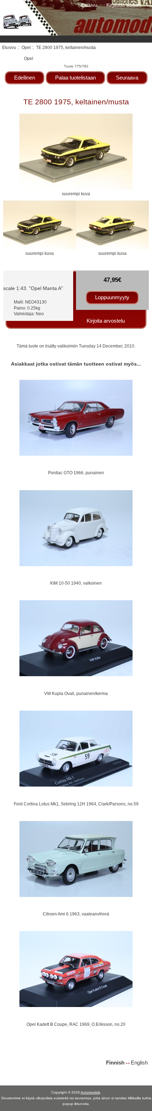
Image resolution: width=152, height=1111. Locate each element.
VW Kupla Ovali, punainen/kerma (76, 693)
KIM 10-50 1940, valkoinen (76, 583)
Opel (26, 47)
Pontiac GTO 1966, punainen (76, 472)
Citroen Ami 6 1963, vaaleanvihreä (76, 914)
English (139, 1063)
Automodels (90, 1092)
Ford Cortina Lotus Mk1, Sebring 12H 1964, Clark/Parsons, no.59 (76, 803)
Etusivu (89, 5)
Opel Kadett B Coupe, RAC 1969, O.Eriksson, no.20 (76, 1024)
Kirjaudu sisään (123, 5)
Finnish (115, 1063)
